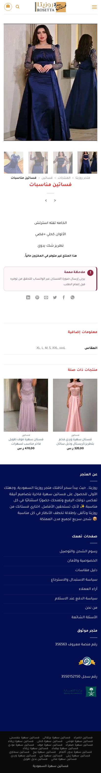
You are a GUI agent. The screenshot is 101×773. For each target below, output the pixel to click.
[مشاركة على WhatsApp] (73, 298)
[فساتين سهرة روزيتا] (50, 7)
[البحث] (17, 6)
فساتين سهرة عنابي (64, 759)
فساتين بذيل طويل (35, 759)
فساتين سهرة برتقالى (56, 737)
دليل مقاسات (86, 571)
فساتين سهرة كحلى (49, 741)
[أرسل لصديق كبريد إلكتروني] (46, 298)
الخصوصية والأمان (82, 561)
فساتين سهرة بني (51, 755)
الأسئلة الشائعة (84, 618)
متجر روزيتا (83, 178)
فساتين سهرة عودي (21, 745)
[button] (94, 7)
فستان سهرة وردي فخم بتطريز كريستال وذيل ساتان (75, 442)
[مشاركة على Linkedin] (28, 298)
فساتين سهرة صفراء (79, 745)
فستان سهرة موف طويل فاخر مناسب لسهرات (26, 442)
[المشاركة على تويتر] (55, 298)
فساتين (47, 178)
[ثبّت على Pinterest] (37, 298)
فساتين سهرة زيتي (78, 755)
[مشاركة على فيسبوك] (64, 298)
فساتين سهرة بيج (44, 752)
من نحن (91, 608)
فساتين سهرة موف (49, 745)
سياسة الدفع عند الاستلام (76, 599)
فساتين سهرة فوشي (79, 741)
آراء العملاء (88, 589)
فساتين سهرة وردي (23, 755)
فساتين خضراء (83, 737)
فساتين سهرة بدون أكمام (75, 752)
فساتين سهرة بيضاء (65, 748)
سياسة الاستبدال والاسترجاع (74, 580)
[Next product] (55, 201)
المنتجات (64, 178)
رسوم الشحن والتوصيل (78, 552)
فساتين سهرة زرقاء (21, 741)
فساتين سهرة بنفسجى (24, 737)
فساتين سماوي (19, 752)
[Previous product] (46, 201)
